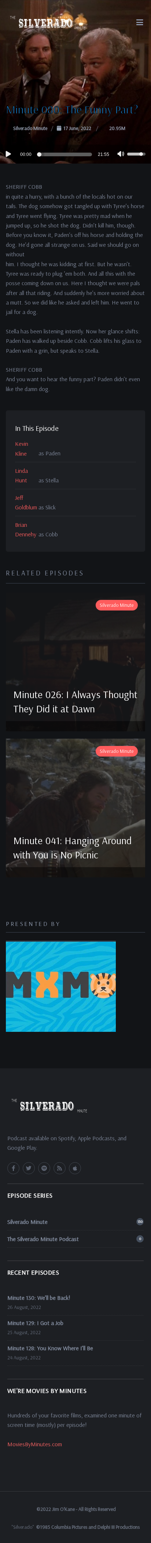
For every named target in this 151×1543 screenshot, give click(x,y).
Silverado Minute (30, 128)
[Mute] (121, 154)
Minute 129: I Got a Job (35, 1322)
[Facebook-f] (13, 1168)
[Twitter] (29, 1168)
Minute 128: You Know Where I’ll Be (50, 1348)
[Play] (7, 154)
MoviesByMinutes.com (34, 1444)
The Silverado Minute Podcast (74, 1239)
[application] (75, 154)
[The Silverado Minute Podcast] (47, 22)
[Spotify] (44, 1168)
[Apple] (75, 1168)
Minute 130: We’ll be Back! (38, 1297)
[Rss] (60, 1168)
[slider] (65, 154)
